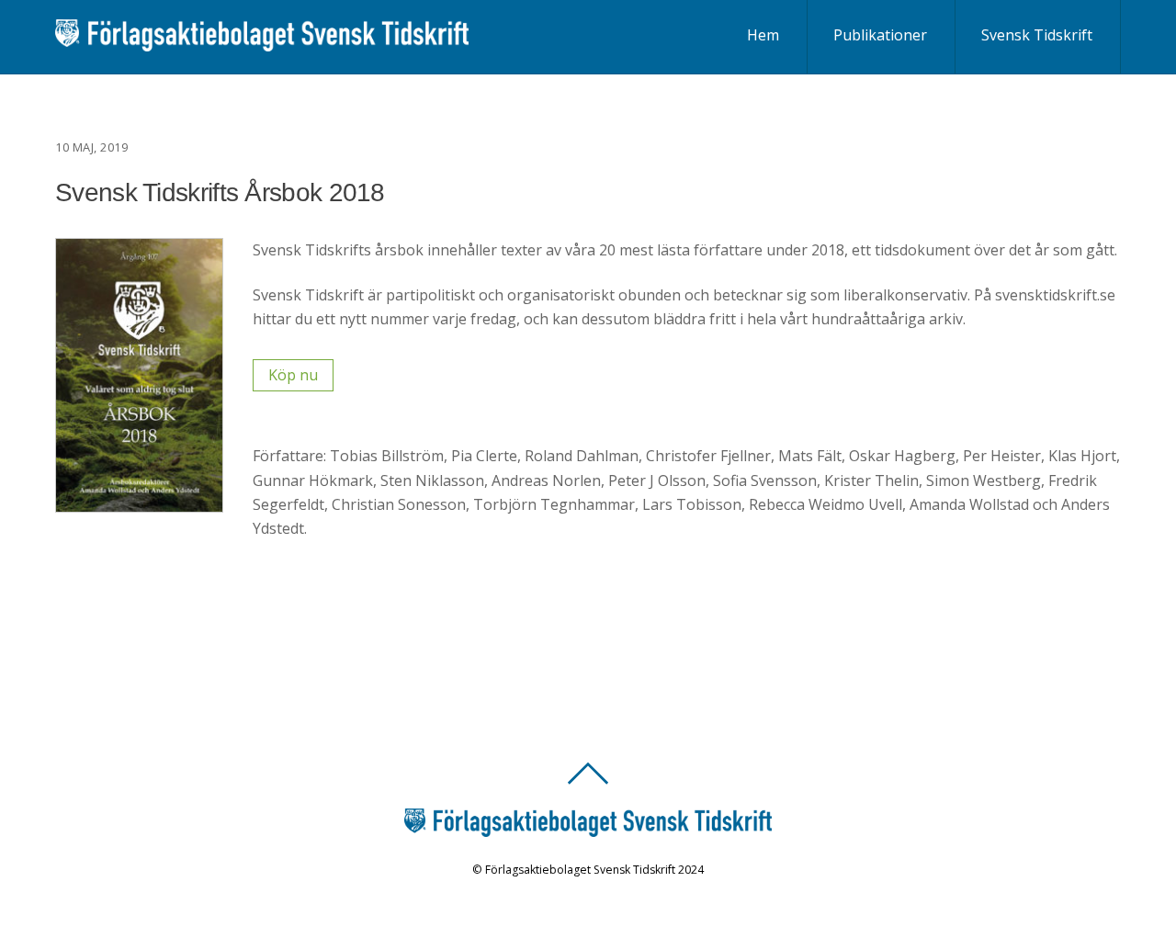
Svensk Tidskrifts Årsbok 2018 (220, 192)
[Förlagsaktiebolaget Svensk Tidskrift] (262, 41)
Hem (763, 35)
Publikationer (880, 35)
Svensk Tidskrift (1036, 35)
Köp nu (293, 375)
